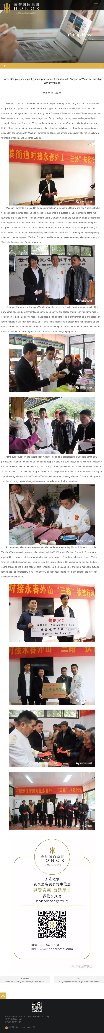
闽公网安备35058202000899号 (21, 1027)
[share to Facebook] (17, 1007)
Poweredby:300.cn (13, 1021)
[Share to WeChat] (12, 1007)
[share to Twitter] (22, 1007)
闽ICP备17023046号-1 (14, 1019)
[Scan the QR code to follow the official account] (37, 1007)
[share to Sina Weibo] (7, 1007)
